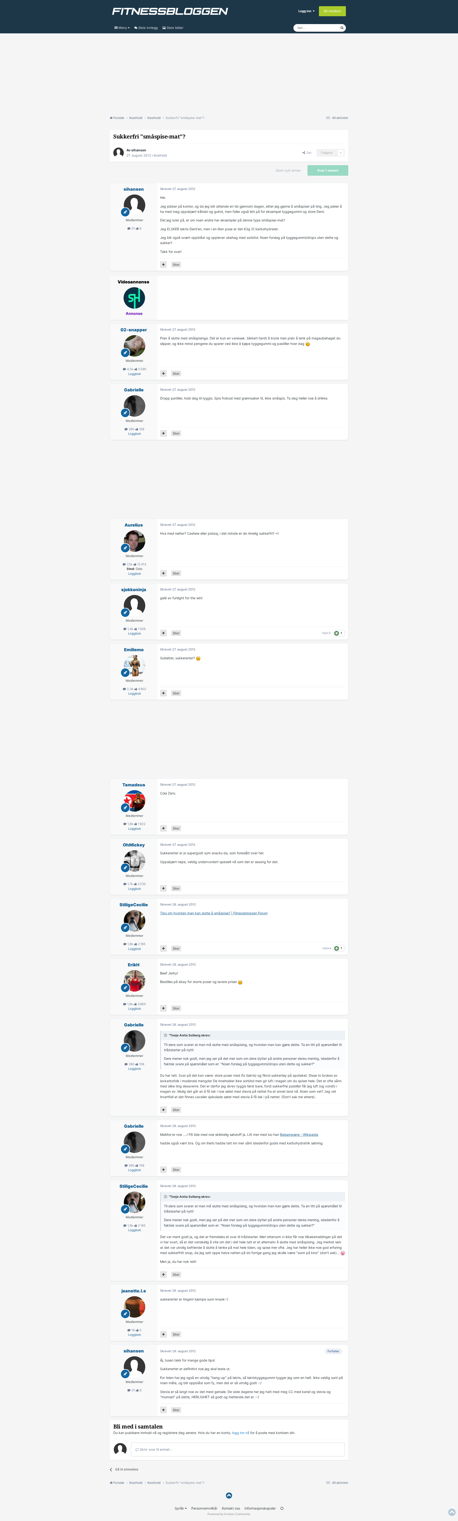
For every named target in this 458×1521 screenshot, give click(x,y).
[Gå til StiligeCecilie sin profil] (134, 921)
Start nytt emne (288, 170)
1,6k (130, 1004)
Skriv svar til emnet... (155, 1449)
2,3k (130, 689)
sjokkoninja (133, 589)
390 (131, 429)
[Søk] (342, 28)
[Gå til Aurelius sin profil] (134, 541)
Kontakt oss (231, 1508)
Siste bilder (174, 28)
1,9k (130, 944)
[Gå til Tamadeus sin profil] (134, 801)
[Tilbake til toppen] (229, 1495)
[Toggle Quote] (166, 1035)
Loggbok (134, 374)
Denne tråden (324, 28)
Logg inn (305, 11)
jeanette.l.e (133, 1290)
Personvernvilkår (204, 1508)
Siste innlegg (147, 28)
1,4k (130, 629)
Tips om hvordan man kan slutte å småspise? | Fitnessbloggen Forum (214, 913)
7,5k (129, 564)
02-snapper (133, 329)
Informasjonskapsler (260, 1508)
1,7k (130, 884)
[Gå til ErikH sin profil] (134, 981)
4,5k (130, 369)
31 (133, 228)
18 (133, 1330)
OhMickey (134, 844)
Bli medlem (332, 11)
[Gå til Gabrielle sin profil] (134, 406)
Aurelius (134, 524)
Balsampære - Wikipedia (299, 1134)
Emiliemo (134, 649)
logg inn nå (240, 1433)
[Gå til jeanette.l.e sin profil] (134, 1307)
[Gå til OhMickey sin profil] (134, 861)
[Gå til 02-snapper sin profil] (134, 346)
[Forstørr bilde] (307, 344)
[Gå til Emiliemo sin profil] (134, 665)
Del (308, 152)
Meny (123, 28)
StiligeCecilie (134, 904)
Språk (180, 1508)
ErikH (134, 964)
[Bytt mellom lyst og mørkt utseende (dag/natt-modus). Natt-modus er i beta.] (282, 1508)
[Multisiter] (163, 264)
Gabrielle (134, 389)
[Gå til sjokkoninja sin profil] (134, 605)
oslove (327, 948)
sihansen (138, 150)
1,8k (130, 824)
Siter (176, 264)
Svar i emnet (327, 170)
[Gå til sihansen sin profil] (118, 153)
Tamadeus (133, 784)
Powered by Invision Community (229, 1514)
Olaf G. (326, 633)
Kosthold (160, 155)
